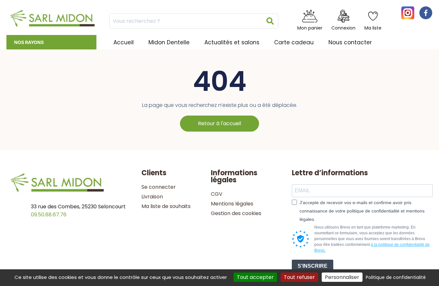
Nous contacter (350, 42)
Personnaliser (342, 277)
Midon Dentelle (169, 42)
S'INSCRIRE (312, 266)
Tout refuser (299, 277)
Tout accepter (255, 277)
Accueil (123, 42)
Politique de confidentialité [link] (396, 277)
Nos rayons (29, 42)
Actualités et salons (231, 42)
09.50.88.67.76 (49, 214)
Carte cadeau (294, 42)
